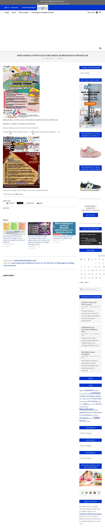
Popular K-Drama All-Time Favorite (89, 303)
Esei (94, 398)
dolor (80, 398)
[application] (90, 238)
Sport (92, 415)
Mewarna (85, 406)
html (80, 404)
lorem (93, 404)
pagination (83, 412)
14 (93, 270)
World (82, 420)
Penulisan (98, 412)
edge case (85, 398)
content (96, 393)
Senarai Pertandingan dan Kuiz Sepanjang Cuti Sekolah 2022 (63, 237)
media (81, 406)
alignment (82, 390)
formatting (92, 401)
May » (87, 282)
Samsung (81, 415)
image (84, 404)
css (87, 396)
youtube (88, 421)
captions (97, 390)
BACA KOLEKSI (90, 215)
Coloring (81, 393)
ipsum (89, 404)
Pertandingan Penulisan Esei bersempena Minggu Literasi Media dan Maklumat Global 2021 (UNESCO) (14, 239)
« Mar (81, 282)
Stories (96, 415)
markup (98, 404)
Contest (82, 396)
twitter (91, 418)
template (84, 417)
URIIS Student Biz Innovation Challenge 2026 (89, 330)
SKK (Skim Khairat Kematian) (88, 353)
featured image (83, 401)
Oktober (96, 410)
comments (87, 393)
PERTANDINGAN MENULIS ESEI (25, 260)
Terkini (60, 58)
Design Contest (95, 396)
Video (96, 418)
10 (104, 267)
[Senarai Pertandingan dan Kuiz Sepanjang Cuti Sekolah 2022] (64, 228)
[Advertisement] (52, 30)
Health (99, 401)
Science (87, 415)
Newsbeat (86, 409)
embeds (90, 398)
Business (89, 390)
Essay (99, 398)
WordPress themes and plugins (90, 514)
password (90, 412)
